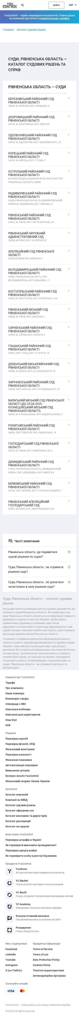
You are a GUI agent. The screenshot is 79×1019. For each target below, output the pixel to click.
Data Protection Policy (46, 959)
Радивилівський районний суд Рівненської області (32, 195)
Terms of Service (43, 949)
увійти (56, 5)
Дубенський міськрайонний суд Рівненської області (33, 365)
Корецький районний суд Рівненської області (28, 155)
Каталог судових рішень (31, 29)
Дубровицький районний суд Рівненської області (31, 118)
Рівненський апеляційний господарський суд (28, 503)
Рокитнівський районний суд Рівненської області (31, 427)
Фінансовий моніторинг (20, 749)
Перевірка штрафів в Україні (23, 839)
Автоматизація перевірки (22, 765)
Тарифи (10, 682)
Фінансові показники (19, 759)
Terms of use (40, 954)
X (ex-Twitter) (14, 970)
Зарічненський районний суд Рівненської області (31, 383)
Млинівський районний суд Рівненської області (30, 485)
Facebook (11, 949)
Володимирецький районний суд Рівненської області (34, 271)
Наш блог (11, 719)
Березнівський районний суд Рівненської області (31, 100)
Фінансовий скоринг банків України (28, 781)
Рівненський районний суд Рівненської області (29, 216)
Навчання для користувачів (23, 714)
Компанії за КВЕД (17, 799)
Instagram (12, 965)
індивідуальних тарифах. (54, 18)
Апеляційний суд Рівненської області (31, 253)
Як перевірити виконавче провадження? (31, 845)
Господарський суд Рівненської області (33, 445)
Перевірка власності (18, 754)
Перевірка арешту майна (21, 850)
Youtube (11, 959)
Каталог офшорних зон (20, 810)
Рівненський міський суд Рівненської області (28, 311)
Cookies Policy (41, 965)
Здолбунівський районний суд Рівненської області (32, 136)
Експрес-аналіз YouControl (22, 775)
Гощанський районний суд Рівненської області (29, 347)
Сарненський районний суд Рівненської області (30, 329)
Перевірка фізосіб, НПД (20, 743)
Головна (8, 29)
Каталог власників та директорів (26, 815)
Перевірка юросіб (17, 738)
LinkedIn (11, 954)
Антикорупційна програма (49, 975)
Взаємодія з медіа (17, 698)
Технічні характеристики (48, 970)
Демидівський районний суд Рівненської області (31, 463)
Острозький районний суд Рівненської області (29, 173)
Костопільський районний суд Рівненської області (32, 293)
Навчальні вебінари (18, 709)
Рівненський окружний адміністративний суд (26, 235)
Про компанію (14, 688)
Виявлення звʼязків (18, 770)
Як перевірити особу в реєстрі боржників (31, 855)
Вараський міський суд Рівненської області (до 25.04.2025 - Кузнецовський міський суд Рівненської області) (36, 406)
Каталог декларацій (18, 821)
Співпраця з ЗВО (16, 703)
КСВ (8, 725)
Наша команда (15, 693)
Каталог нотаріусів (17, 826)
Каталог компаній (17, 794)
